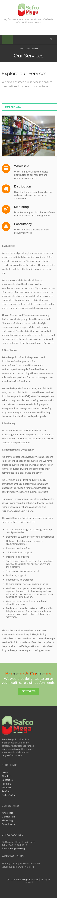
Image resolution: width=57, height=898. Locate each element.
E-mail (38, 29)
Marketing (7, 820)
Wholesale (7, 812)
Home (5, 772)
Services (6, 791)
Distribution (8, 816)
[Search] (51, 39)
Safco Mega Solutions (27, 879)
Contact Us (7, 779)
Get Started (28, 691)
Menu (7, 39)
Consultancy (8, 824)
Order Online (9, 795)
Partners (6, 783)
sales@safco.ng (16, 848)
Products (6, 787)
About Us (6, 776)
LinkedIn (25, 29)
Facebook (18, 29)
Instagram (32, 29)
